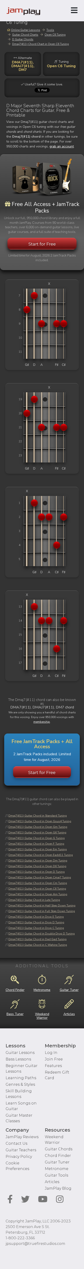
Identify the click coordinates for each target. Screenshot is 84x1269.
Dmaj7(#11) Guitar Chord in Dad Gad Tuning (37, 939)
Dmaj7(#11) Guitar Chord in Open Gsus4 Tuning (39, 821)
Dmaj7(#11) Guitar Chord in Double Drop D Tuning (41, 933)
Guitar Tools (56, 1175)
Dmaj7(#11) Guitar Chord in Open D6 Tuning (37, 866)
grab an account (61, 146)
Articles (52, 1182)
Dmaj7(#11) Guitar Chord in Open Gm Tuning (37, 827)
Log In (51, 1052)
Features (53, 1066)
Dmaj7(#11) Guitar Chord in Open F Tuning (36, 844)
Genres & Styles (20, 1084)
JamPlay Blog (58, 1188)
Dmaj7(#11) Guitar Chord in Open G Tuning (36, 838)
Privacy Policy (19, 1156)
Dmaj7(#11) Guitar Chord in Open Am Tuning (37, 894)
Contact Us (16, 1143)
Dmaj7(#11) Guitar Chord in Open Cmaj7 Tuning (39, 877)
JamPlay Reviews (22, 1137)
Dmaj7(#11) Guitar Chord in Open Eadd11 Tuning (40, 855)
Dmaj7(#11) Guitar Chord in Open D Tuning (36, 872)
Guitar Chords (58, 1149)
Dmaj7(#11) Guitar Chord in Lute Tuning (34, 900)
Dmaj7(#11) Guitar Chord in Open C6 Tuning (37, 889)
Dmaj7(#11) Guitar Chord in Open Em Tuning (37, 849)
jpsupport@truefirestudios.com (35, 1243)
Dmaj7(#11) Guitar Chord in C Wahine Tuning (37, 945)
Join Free (54, 1059)
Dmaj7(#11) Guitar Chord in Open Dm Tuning (37, 860)
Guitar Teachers (21, 1150)
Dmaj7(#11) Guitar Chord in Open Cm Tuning (37, 883)
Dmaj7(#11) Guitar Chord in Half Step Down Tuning (41, 905)
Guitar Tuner (57, 1162)
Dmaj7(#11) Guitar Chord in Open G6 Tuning (37, 832)
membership (41, 722)
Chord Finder (58, 1155)
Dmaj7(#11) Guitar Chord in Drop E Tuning (36, 917)
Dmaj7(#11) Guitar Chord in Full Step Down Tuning (41, 911)
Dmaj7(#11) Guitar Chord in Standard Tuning (37, 816)
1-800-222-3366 (20, 1238)
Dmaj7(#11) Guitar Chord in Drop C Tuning (36, 928)
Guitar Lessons (20, 1052)
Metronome (56, 1168)
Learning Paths (21, 1078)
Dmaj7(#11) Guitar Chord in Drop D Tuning (36, 922)
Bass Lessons (18, 1059)
